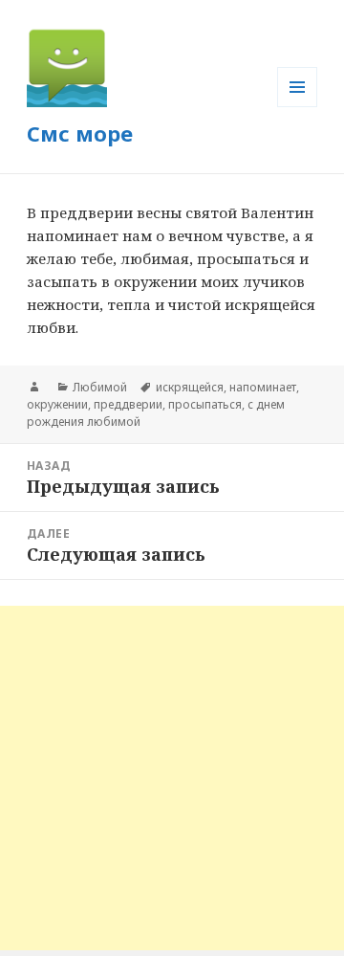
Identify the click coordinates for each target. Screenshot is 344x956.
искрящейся (190, 387)
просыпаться (205, 404)
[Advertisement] (172, 778)
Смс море (80, 133)
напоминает (262, 387)
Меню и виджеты (297, 106)
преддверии (128, 404)
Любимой (100, 387)
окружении (57, 404)
